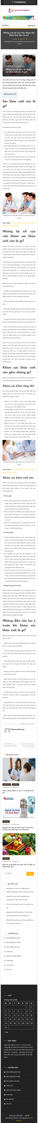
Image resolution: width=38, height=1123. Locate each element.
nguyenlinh (15, 787)
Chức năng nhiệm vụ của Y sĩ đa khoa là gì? (19, 906)
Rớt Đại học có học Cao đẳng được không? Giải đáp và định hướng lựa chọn (20, 890)
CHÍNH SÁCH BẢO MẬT (16, 1115)
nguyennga (15, 824)
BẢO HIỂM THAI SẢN (12, 947)
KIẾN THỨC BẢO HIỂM (13, 956)
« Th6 (6, 1032)
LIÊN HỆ (27, 1115)
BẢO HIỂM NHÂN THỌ (13, 938)
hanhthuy (15, 861)
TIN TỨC (9, 64)
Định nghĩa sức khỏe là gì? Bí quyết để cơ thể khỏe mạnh (10, 745)
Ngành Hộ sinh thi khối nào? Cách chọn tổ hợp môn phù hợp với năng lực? (19, 914)
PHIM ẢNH (9, 961)
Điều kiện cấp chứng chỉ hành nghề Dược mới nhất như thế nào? (20, 921)
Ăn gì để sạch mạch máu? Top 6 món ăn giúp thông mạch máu (27, 746)
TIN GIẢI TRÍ (10, 965)
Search (31, 26)
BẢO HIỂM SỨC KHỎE (13, 943)
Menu (7, 25)
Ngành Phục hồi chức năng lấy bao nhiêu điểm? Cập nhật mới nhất (18, 898)
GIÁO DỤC (7, 784)
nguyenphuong (19, 66)
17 (6, 1019)
